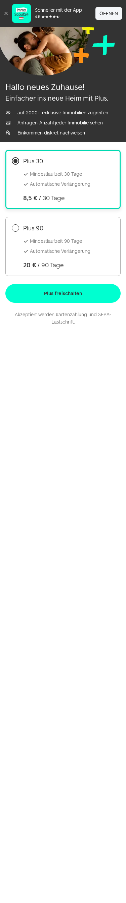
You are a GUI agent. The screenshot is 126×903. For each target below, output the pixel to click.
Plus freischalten (63, 293)
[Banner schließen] (6, 13)
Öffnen (108, 13)
